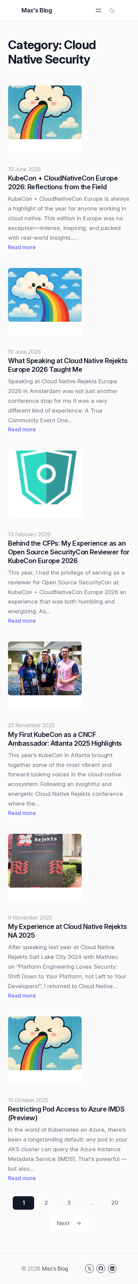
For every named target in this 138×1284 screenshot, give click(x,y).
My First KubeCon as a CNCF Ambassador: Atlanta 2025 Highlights (65, 739)
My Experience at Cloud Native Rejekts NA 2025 (67, 931)
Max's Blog (36, 10)
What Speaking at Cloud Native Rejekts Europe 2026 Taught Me (67, 365)
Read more (22, 247)
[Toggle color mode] (112, 10)
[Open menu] (98, 10)
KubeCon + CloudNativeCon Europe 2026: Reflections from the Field (63, 182)
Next (69, 1223)
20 (114, 1202)
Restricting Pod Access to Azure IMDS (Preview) (66, 1113)
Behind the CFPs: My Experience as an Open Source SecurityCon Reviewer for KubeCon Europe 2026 (69, 552)
